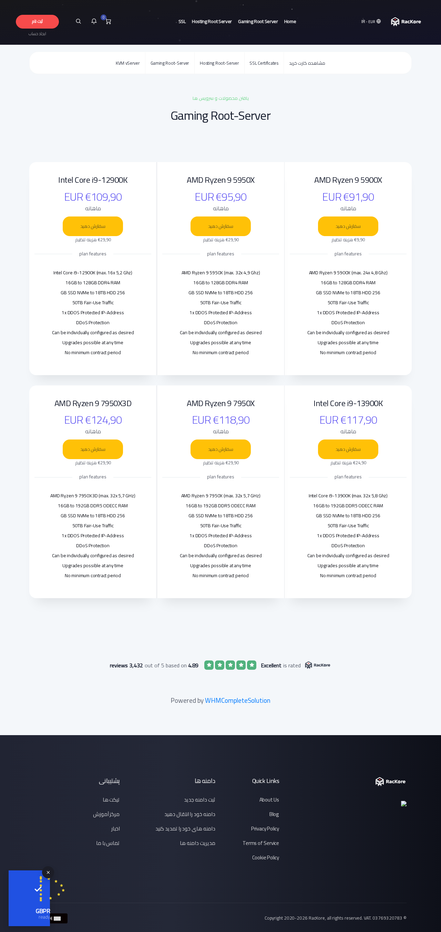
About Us (269, 800)
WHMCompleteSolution (237, 700)
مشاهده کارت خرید (307, 63)
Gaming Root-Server (170, 63)
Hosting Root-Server (219, 63)
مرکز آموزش (106, 814)
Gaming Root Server (258, 21)
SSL (182, 21)
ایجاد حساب (37, 34)
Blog (274, 814)
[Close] (48, 872)
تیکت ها (111, 800)
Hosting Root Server (212, 21)
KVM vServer (128, 63)
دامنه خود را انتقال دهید (189, 814)
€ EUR (47, 918)
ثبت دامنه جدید (199, 800)
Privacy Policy (265, 829)
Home (290, 21)
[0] (108, 21)
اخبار (115, 829)
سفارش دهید (348, 226)
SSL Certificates (263, 63)
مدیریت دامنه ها (197, 843)
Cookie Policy (265, 857)
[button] (371, 21)
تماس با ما (108, 843)
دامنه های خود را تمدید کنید (185, 829)
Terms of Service (261, 843)
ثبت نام (37, 21)
